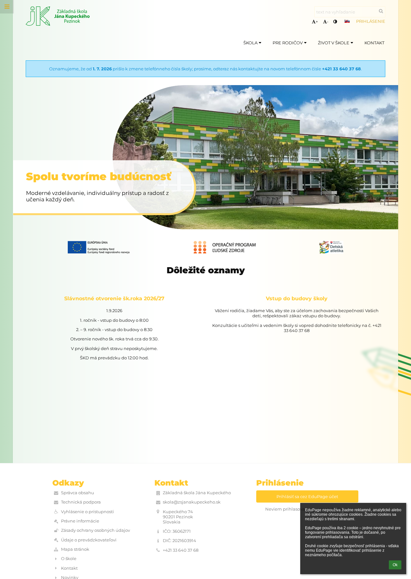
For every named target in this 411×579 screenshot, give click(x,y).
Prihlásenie (370, 21)
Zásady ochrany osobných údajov (95, 530)
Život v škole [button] (333, 42)
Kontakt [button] (374, 42)
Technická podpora (81, 501)
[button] (335, 21)
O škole (68, 558)
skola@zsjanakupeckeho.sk (192, 501)
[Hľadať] (381, 10)
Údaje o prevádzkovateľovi (89, 539)
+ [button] (317, 21)
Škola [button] (250, 42)
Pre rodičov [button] (288, 42)
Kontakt (69, 568)
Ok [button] (395, 565)
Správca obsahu (77, 492)
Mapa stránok (75, 549)
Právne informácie (80, 520)
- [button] (327, 21)
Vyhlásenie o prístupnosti (87, 511)
